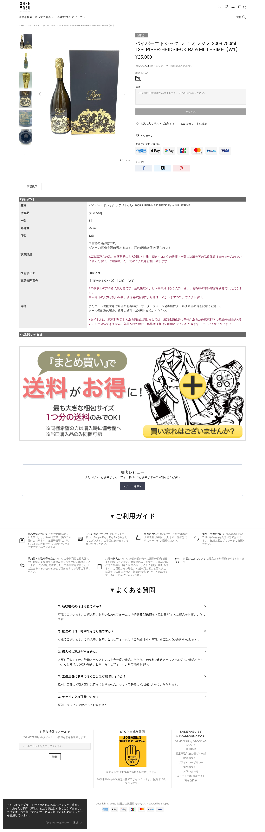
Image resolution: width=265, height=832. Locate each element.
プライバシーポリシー (191, 762)
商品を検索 (190, 780)
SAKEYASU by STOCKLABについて (191, 743)
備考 (137, 87)
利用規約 (191, 749)
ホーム (22, 25)
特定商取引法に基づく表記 (191, 753)
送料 (147, 65)
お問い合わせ (190, 771)
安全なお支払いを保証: (148, 144)
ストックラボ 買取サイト (191, 775)
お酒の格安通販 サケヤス (25, 6)
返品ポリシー (190, 766)
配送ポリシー (190, 758)
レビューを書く (132, 486)
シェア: (139, 161)
